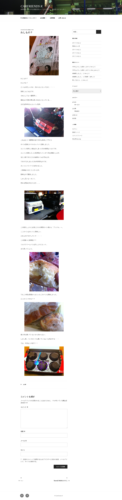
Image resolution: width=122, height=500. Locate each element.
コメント (24, 407)
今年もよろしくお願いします (80, 66)
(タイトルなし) (76, 43)
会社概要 (42, 18)
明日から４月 (76, 46)
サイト (23, 450)
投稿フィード (76, 132)
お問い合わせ (62, 18)
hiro (32, 29)
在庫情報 (52, 18)
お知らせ (74, 115)
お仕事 (24, 384)
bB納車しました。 (77, 73)
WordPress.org (76, 139)
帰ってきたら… (76, 80)
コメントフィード (77, 135)
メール (24, 441)
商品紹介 (76, 111)
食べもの (76, 104)
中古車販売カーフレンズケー (28, 18)
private (74, 102)
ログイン (74, 129)
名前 (23, 431)
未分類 (74, 118)
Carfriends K (32, 6)
